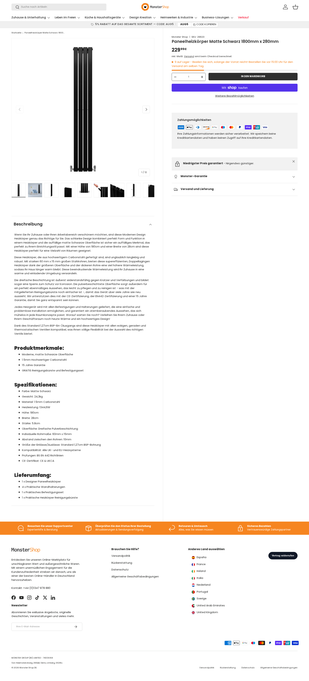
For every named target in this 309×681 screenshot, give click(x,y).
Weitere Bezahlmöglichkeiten (234, 96)
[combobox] (58, 7)
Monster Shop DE (28, 668)
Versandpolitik (120, 556)
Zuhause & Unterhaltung (28, 17)
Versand (189, 56)
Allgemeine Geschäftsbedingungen (135, 576)
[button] (295, 7)
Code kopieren (206, 24)
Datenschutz (120, 570)
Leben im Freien (65, 17)
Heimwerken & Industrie (176, 17)
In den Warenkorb (253, 77)
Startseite (16, 33)
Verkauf (243, 17)
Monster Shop (180, 37)
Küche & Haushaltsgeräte (103, 17)
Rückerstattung (121, 563)
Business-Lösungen (215, 17)
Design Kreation (140, 17)
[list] (83, 109)
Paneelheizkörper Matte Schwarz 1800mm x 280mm (44, 33)
